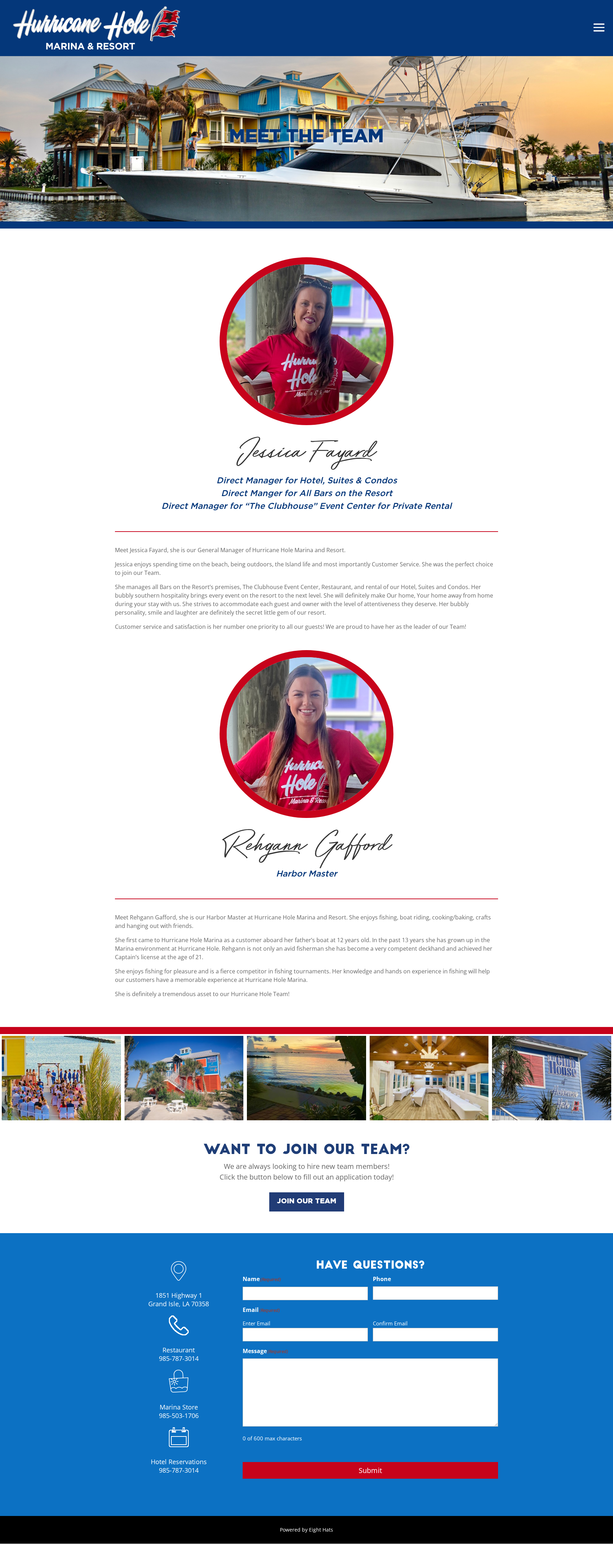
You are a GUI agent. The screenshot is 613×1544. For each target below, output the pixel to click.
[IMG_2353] (429, 1118)
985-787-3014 (179, 1358)
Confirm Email (390, 1323)
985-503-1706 (179, 1415)
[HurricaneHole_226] (184, 1118)
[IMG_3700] (551, 1118)
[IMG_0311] (306, 1118)
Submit (370, 1470)
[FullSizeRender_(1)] (61, 1118)
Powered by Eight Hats (306, 1529)
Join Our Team (306, 1201)
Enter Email (256, 1323)
